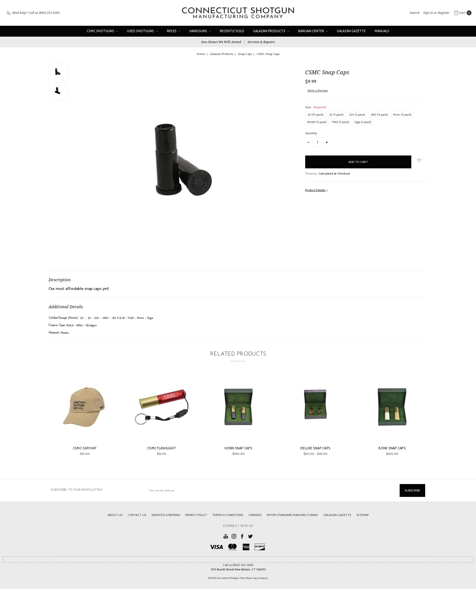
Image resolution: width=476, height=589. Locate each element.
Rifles (172, 31)
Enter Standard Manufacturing (292, 515)
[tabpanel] (84, 417)
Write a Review (317, 90)
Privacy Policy (196, 515)
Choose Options (238, 432)
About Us (115, 515)
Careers (255, 515)
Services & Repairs (261, 42)
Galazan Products (269, 31)
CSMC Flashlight (161, 448)
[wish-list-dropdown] (419, 160)
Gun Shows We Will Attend (221, 42)
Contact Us (137, 515)
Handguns (198, 31)
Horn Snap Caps (238, 448)
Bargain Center (311, 31)
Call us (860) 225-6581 (238, 565)
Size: (315, 107)
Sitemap (363, 515)
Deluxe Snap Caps (315, 448)
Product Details (315, 190)
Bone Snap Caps (392, 448)
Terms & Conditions (227, 515)
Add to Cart (85, 432)
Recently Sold (232, 31)
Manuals (382, 31)
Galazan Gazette (351, 31)
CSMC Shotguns (101, 31)
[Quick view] (109, 383)
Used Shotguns (141, 31)
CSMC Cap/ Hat (85, 448)
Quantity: (311, 133)
